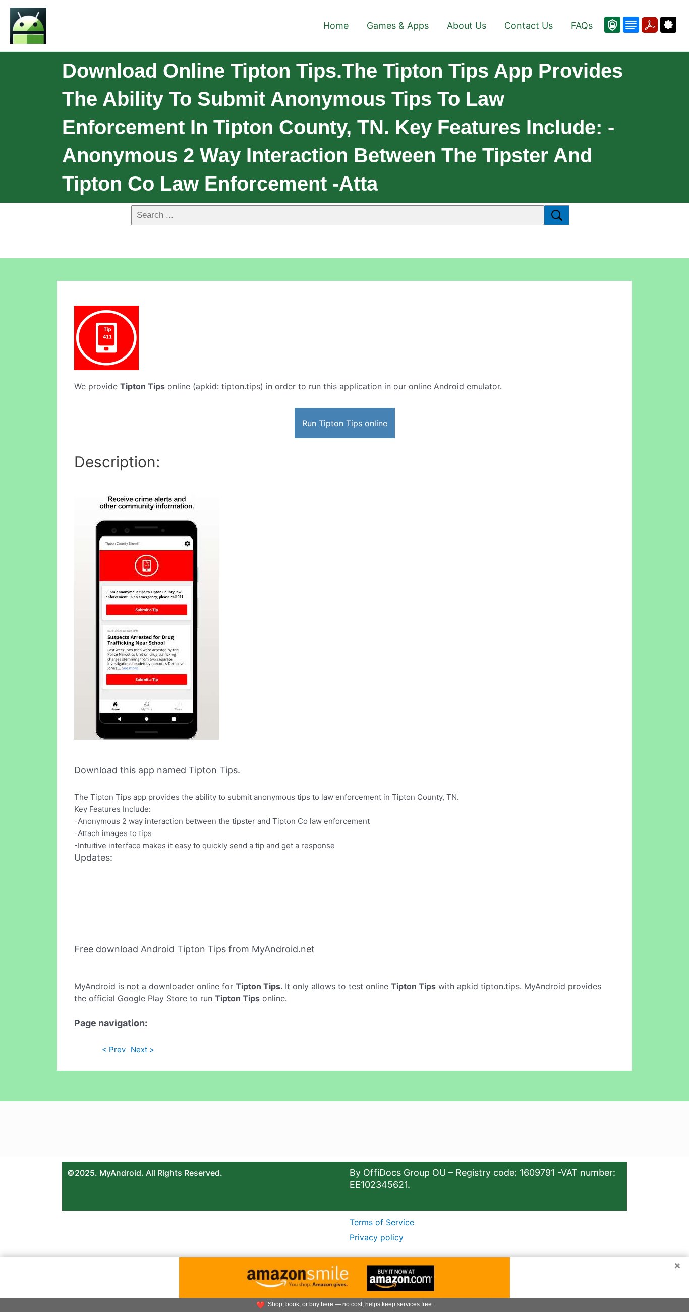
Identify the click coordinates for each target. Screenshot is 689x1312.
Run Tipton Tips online (344, 423)
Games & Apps (398, 25)
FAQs (582, 25)
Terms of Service (382, 1222)
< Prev (114, 1049)
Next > (142, 1049)
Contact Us (528, 25)
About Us (466, 25)
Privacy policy (377, 1237)
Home (336, 25)
